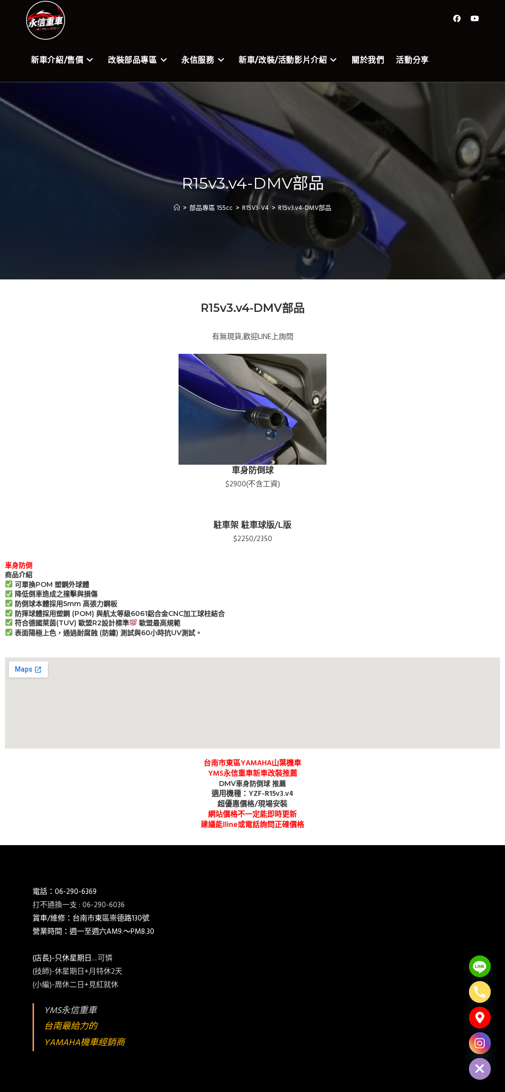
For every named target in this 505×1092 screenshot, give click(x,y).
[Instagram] (480, 1043)
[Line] (480, 966)
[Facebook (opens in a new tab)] (457, 19)
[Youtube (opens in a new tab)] (475, 19)
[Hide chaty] (480, 1069)
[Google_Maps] (480, 1017)
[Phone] (480, 992)
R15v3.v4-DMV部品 (304, 208)
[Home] (177, 208)
